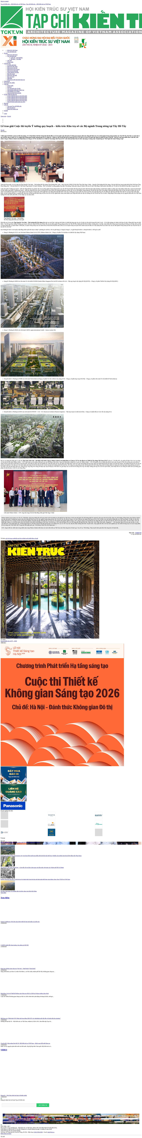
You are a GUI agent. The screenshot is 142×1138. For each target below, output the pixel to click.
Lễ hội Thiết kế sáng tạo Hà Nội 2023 (17, 99)
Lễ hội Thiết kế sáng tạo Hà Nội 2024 (17, 97)
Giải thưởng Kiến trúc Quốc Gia (15, 90)
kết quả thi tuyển (20, 538)
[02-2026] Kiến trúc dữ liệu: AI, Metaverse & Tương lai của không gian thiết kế (23, 1116)
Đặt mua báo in (11, 107)
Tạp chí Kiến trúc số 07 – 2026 (9, 641)
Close (5, 113)
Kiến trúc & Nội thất (12, 71)
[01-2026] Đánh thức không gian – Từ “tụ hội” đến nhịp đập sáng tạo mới (22, 1117)
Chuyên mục (7, 63)
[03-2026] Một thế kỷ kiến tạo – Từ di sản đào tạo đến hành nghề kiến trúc (22, 1114)
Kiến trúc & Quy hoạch (13, 69)
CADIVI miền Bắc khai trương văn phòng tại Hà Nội (15, 945)
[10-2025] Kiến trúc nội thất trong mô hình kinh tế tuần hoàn (18, 1121)
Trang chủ (3, 116)
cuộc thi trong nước (10, 538)
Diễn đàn (9, 78)
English (6, 110)
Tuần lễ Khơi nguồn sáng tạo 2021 (16, 102)
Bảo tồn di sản (11, 74)
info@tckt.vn (50, 1132)
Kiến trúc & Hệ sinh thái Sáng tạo (16, 79)
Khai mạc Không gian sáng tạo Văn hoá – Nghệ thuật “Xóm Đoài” (18, 968)
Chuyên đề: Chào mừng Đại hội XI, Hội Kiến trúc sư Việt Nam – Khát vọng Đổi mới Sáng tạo (25, 1043)
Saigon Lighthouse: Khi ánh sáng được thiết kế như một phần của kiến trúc (20, 842)
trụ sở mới (35, 538)
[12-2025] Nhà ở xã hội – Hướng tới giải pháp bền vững (17, 1118)
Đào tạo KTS (10, 76)
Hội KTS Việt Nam (12, 50)
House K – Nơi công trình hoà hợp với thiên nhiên (14, 1095)
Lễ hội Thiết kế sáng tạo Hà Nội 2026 (17, 96)
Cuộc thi (6, 84)
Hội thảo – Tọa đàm (16, 59)
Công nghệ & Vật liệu (13, 72)
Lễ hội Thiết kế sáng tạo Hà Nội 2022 (17, 100)
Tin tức (6, 53)
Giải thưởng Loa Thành (13, 91)
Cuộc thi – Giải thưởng (17, 57)
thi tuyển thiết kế (28, 538)
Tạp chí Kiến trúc (11, 51)
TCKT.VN (138, 532)
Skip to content (4, 1)
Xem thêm (3, 892)
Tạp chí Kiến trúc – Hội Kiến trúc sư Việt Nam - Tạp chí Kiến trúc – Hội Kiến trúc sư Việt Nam (26, 4)
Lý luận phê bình (11, 65)
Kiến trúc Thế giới (12, 75)
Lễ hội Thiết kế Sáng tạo (10, 94)
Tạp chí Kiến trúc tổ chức (14, 88)
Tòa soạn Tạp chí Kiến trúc (14, 106)
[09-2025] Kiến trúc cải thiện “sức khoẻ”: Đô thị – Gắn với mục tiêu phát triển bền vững (26, 1123)
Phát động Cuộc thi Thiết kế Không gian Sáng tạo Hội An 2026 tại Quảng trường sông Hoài (25, 993)
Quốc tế (9, 87)
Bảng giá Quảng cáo (12, 109)
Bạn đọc (6, 103)
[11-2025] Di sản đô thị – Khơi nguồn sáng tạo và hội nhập (18, 1120)
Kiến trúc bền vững (12, 66)
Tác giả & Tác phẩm (9, 82)
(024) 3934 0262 (38, 1132)
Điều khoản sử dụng (6, 1133)
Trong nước (10, 62)
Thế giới (9, 60)
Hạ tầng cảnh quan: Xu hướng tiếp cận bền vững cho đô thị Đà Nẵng (19, 891)
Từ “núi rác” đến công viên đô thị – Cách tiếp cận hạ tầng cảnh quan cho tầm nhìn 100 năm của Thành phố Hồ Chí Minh (32, 867)
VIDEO (4, 1050)
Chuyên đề (7, 81)
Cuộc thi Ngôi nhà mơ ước (14, 93)
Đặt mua (3, 642)
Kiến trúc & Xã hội (12, 68)
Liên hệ (6, 104)
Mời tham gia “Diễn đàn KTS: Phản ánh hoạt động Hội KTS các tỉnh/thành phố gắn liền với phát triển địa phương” (31, 1018)
